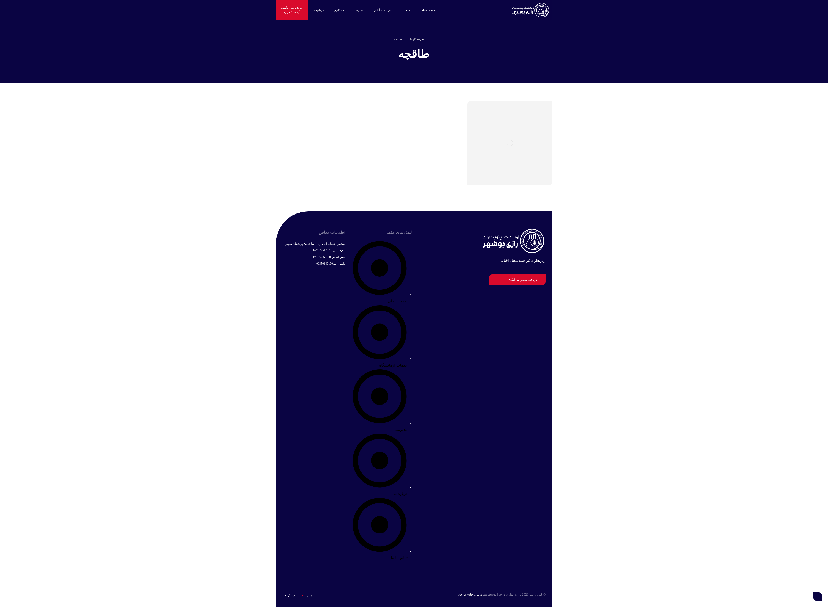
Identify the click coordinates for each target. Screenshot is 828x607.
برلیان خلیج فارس (470, 594)
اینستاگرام (291, 595)
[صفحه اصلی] (433, 39)
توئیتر (309, 595)
